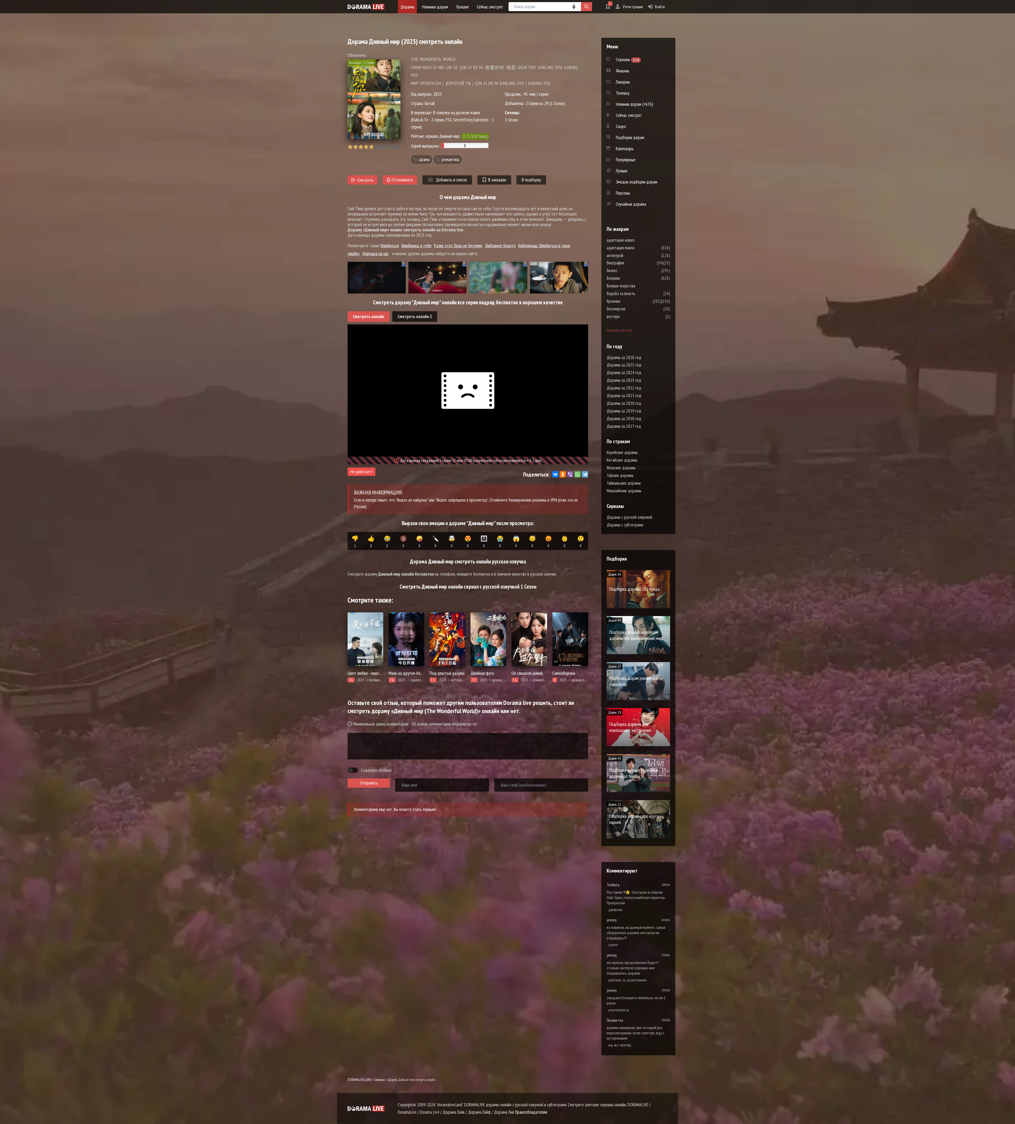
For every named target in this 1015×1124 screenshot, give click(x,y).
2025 (437, 94)
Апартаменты (618, 1010)
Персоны (623, 193)
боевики (629, 278)
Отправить (369, 783)
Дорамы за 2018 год (624, 418)
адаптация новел (636, 240)
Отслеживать (402, 180)
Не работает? (361, 472)
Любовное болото (500, 245)
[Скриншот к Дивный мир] (377, 277)
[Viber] (570, 474)
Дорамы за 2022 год (624, 388)
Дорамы (407, 7)
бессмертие (632, 309)
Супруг (613, 945)
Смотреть (365, 180)
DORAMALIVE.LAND (359, 1079)
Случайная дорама (631, 204)
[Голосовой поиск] (574, 6)
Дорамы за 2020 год (624, 403)
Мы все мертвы (619, 1045)
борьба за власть (637, 293)
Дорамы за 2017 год (624, 426)
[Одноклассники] (563, 474)
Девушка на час (375, 253)
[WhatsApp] (577, 474)
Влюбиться (390, 245)
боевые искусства (637, 286)
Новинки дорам (435, 7)
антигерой (631, 255)
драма (424, 159)
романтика (450, 159)
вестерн (629, 316)
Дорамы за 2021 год (624, 395)
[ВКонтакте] (555, 474)
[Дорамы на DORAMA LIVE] (366, 6)
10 (397, 147)
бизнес (628, 270)
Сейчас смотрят (490, 7)
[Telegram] (585, 474)
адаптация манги (636, 248)
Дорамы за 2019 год (624, 411)
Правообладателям (531, 1112)
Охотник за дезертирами (627, 980)
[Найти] (586, 6)
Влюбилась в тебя (416, 245)
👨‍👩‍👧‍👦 (484, 541)
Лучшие (462, 7)
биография (631, 263)
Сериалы (379, 1079)
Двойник (615, 910)
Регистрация (632, 6)
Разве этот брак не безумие (458, 245)
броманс (629, 301)
